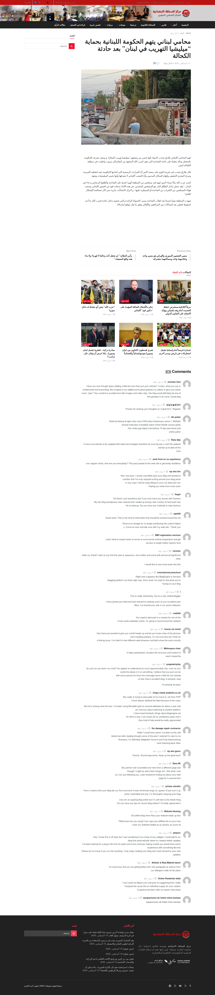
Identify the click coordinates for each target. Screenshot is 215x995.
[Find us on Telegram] (36, 2)
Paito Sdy (176, 439)
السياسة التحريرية (177, 2)
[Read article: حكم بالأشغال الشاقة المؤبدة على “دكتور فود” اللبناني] (136, 292)
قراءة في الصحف (77, 24)
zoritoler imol (174, 381)
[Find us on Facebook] (51, 2)
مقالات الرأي (59, 24)
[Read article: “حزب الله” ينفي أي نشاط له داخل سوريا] (98, 292)
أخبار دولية (174, 33)
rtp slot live (175, 471)
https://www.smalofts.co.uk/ (167, 692)
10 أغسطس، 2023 (182, 63)
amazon (177, 832)
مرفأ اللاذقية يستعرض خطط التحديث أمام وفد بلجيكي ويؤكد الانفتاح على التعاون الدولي (176, 310)
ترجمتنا (133, 24)
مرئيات (110, 24)
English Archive (143, 2)
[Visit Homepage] (172, 13)
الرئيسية (185, 24)
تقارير (163, 24)
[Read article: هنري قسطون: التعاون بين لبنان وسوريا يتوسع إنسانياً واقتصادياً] (136, 335)
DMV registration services (168, 535)
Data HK (177, 763)
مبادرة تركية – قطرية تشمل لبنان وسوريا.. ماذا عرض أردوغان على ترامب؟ (99, 353)
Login (26, 2)
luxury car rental (172, 629)
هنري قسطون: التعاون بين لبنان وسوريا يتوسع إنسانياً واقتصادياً (137, 351)
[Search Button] (25, 24)
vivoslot (177, 550)
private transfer (173, 786)
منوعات (122, 24)
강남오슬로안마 (173, 404)
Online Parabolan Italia (169, 878)
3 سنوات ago (158, 382)
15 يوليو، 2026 (184, 357)
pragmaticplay (173, 664)
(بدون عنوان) (128, 948)
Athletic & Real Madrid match (166, 862)
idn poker (176, 416)
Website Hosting (172, 811)
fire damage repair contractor (166, 728)
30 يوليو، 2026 (184, 317)
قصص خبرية (95, 24)
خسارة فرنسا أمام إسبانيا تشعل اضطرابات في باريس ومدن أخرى (175, 351)
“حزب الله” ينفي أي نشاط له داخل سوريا (98, 308)
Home (188, 33)
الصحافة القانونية (148, 24)
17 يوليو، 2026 (146, 314)
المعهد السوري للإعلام (161, 2)
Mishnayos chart (172, 648)
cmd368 (177, 613)
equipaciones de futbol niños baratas (162, 897)
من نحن (188, 2)
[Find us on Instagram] (39, 2)
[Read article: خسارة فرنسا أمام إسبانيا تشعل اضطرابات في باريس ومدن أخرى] (174, 335)
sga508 (177, 513)
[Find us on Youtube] (43, 2)
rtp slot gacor (174, 751)
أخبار (175, 24)
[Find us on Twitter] (48, 2)
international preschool (169, 572)
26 (155, 63)
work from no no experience (167, 459)
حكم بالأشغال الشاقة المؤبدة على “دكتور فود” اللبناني (137, 308)
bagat (178, 494)
